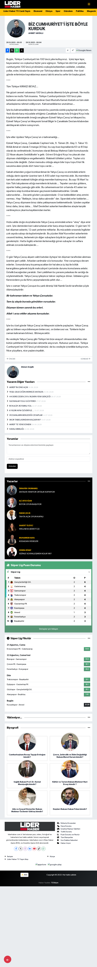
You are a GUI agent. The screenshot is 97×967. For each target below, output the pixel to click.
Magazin (91, 11)
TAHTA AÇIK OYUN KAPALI (31, 517)
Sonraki (85, 359)
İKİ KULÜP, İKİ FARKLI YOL (20, 406)
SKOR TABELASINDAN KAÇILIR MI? (25, 420)
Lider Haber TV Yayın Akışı (17, 859)
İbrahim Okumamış (28, 488)
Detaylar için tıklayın (48, 629)
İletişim (10, 856)
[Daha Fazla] (22, 50)
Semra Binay (25, 550)
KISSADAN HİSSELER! (28, 541)
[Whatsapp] (43, 849)
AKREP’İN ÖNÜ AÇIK (18, 387)
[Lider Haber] (12, 4)
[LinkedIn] (30, 849)
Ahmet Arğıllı (35, 33)
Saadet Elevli (26, 526)
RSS (25, 875)
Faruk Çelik (24, 513)
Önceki (11, 359)
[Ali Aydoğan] (12, 502)
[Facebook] (16, 849)
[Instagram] (25, 849)
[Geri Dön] (7, 959)
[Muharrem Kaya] (12, 539)
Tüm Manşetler (67, 837)
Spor (58, 11)
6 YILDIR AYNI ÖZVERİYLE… (21, 410)
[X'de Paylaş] (12, 50)
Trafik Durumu (66, 832)
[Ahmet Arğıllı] (16, 28)
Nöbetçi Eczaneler (68, 823)
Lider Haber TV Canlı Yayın (16, 11)
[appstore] (41, 865)
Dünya (49, 11)
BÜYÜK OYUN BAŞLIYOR (30, 504)
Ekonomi (38, 11)
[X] (21, 849)
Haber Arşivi (66, 843)
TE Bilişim (54, 883)
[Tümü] (89, 481)
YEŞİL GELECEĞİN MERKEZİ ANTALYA (26, 392)
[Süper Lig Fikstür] (89, 638)
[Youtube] (34, 849)
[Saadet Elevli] (12, 527)
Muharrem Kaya (27, 538)
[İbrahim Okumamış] (12, 490)
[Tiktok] (39, 849)
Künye (52, 856)
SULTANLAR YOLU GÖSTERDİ (22, 401)
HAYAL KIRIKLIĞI (16, 429)
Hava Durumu (66, 826)
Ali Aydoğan (25, 501)
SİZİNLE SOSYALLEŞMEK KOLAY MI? (35, 554)
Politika (79, 11)
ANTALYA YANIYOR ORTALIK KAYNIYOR (37, 492)
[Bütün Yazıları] (89, 382)
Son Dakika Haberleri (69, 840)
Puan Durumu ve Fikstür (70, 835)
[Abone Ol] (83, 50)
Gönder (12, 466)
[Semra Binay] (12, 552)
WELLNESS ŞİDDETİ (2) (29, 529)
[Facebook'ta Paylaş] (7, 50)
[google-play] (54, 865)
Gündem (68, 11)
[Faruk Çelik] (12, 515)
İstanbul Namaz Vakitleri (70, 829)
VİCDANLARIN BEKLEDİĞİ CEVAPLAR (26, 415)
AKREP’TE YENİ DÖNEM (20, 424)
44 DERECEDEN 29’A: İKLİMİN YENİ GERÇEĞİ (30, 397)
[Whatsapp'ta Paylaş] (17, 50)
